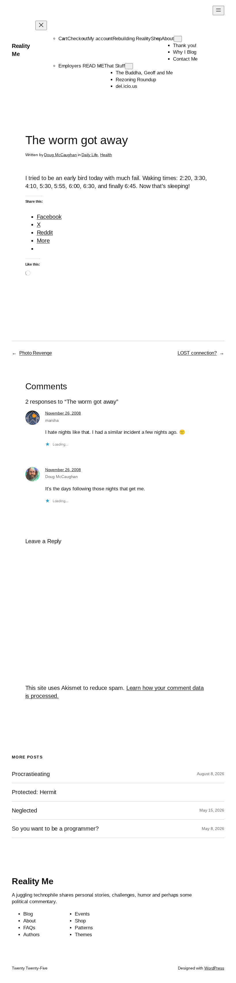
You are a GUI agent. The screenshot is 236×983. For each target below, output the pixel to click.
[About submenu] (178, 39)
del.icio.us (126, 86)
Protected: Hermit (34, 792)
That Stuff (114, 66)
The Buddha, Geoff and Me (144, 73)
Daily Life (89, 154)
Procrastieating (31, 774)
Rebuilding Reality (132, 38)
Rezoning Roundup (136, 79)
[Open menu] (218, 10)
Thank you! (185, 45)
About (167, 38)
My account (100, 38)
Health (106, 154)
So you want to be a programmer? (55, 828)
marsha (52, 420)
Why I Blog (184, 52)
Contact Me (185, 59)
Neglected (24, 810)
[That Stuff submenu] (129, 66)
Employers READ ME (81, 66)
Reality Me (32, 881)
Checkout (77, 38)
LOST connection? (197, 353)
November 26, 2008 (63, 413)
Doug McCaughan (60, 154)
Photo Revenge (35, 353)
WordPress (214, 968)
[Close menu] (41, 25)
